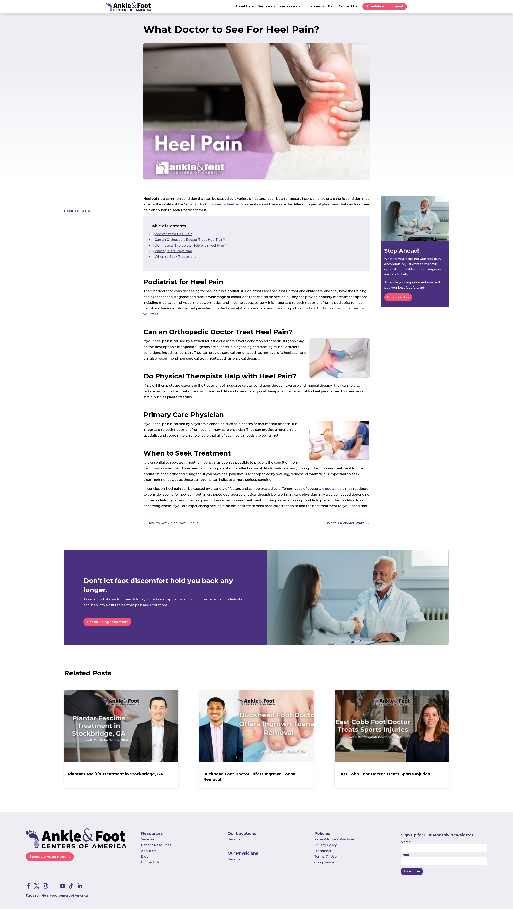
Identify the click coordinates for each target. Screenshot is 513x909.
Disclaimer (322, 851)
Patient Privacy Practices (334, 839)
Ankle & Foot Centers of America (62, 895)
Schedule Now (398, 297)
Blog (332, 6)
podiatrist (333, 489)
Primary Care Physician (173, 251)
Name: (406, 842)
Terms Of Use (325, 856)
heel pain (209, 462)
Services (265, 6)
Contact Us (348, 6)
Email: (405, 855)
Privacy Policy (325, 845)
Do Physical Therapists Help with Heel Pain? (190, 245)
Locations (312, 6)
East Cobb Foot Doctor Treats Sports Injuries (384, 774)
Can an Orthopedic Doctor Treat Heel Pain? (190, 240)
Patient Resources (156, 845)
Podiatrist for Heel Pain (173, 234)
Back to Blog (77, 211)
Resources (288, 6)
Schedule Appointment (384, 6)
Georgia (234, 839)
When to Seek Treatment (175, 257)
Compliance (324, 862)
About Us (242, 6)
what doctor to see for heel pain (215, 204)
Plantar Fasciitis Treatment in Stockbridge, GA (115, 774)
